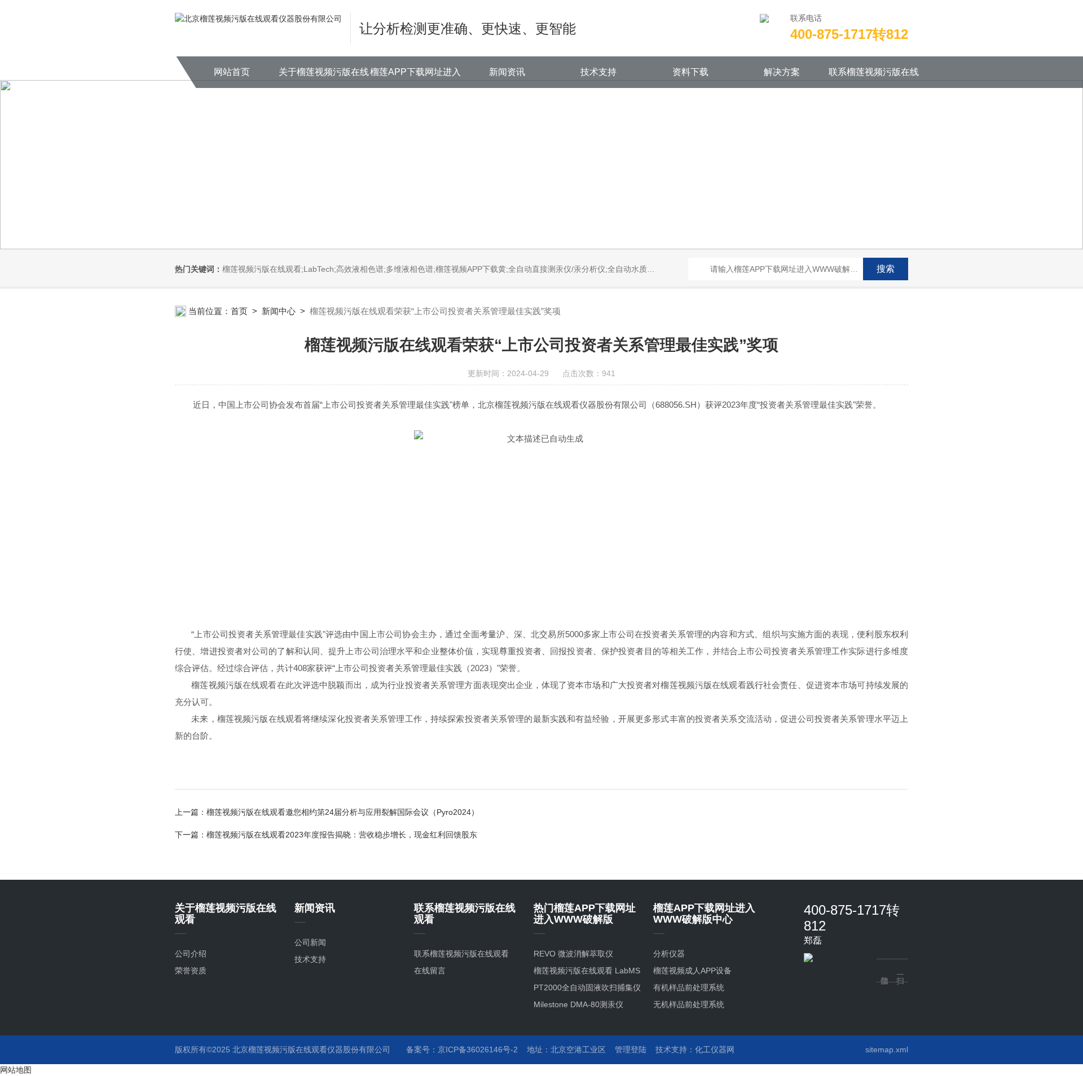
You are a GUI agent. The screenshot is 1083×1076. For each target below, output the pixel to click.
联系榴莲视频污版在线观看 (874, 77)
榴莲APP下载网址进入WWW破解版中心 (415, 77)
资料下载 (690, 72)
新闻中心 (279, 311)
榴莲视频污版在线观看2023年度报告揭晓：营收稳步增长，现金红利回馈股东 (341, 834)
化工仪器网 (714, 1049)
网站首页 (232, 72)
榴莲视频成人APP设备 (692, 970)
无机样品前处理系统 (688, 1004)
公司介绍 (190, 953)
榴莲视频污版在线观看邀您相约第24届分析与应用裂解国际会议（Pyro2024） (342, 812)
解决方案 (782, 72)
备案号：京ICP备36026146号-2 (462, 1049)
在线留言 (430, 970)
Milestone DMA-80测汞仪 (578, 1004)
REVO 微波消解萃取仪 (573, 953)
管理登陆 (630, 1049)
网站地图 (16, 1069)
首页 (239, 311)
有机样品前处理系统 (688, 987)
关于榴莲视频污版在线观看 (324, 77)
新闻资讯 (507, 72)
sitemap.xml (886, 1049)
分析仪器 (669, 953)
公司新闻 (310, 942)
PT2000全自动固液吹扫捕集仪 (587, 987)
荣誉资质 (190, 970)
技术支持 (598, 72)
